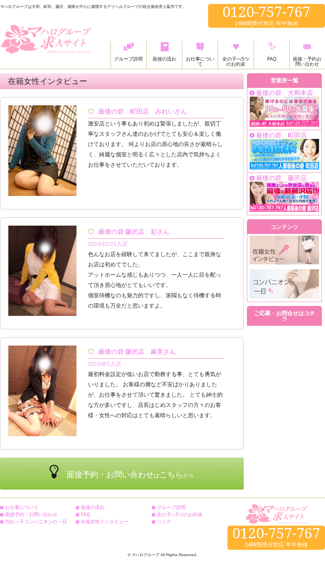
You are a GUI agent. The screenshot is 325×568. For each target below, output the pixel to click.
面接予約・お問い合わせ (31, 514)
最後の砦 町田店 (123, 111)
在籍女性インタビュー (104, 521)
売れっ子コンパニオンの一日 (36, 521)
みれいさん (171, 111)
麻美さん (163, 351)
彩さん (160, 231)
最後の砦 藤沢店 (121, 231)
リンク (164, 521)
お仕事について (21, 507)
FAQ (85, 514)
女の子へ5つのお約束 (180, 514)
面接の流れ (93, 507)
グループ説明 (171, 507)
